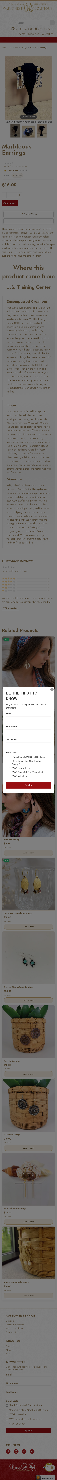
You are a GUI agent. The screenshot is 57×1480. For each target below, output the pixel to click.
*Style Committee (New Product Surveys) (26, 762)
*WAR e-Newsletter (21, 768)
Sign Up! (28, 785)
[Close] (52, 689)
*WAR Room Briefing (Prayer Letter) (28, 772)
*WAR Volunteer (19, 776)
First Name (11, 726)
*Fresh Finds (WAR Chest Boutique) (28, 756)
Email (8, 714)
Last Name (11, 739)
